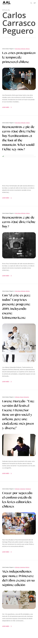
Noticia (28, 49)
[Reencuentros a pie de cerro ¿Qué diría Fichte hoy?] (19, 261)
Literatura (22, 489)
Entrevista (26, 397)
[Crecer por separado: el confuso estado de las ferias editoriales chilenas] (19, 537)
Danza (21, 397)
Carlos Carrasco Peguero (8, 49)
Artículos (23, 49)
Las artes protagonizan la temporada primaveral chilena (18, 57)
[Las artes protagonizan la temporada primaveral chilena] (19, 93)
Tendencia (28, 489)
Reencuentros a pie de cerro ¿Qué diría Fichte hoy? (18, 222)
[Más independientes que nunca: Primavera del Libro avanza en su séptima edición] (19, 612)
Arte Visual (18, 49)
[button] (35, 3)
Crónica (28, 123)
